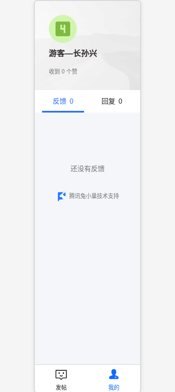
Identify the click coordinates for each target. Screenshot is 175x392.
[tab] (63, 101)
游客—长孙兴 (73, 54)
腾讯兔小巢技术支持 (94, 196)
